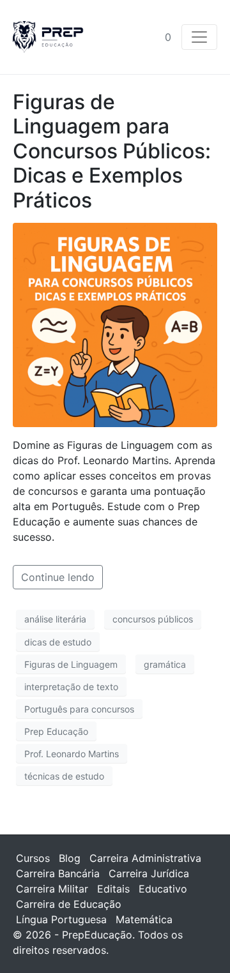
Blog (69, 858)
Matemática (144, 919)
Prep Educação (56, 731)
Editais (113, 888)
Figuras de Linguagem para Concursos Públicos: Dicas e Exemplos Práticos (112, 151)
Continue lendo (58, 577)
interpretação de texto (71, 686)
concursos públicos (152, 619)
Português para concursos (79, 709)
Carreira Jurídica (149, 873)
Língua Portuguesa (61, 919)
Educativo (163, 888)
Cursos (33, 858)
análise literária (55, 619)
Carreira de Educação (68, 904)
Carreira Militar (52, 888)
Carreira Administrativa (145, 858)
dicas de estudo (57, 642)
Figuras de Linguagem (71, 664)
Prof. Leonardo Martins (71, 753)
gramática (165, 664)
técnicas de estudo (64, 776)
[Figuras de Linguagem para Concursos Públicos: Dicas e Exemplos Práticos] (115, 323)
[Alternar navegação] (199, 37)
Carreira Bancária (58, 873)
